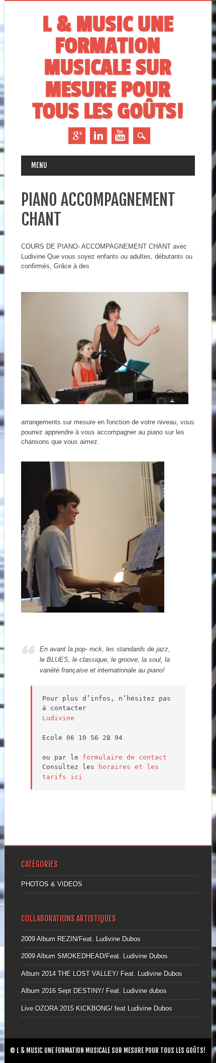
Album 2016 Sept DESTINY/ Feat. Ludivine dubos (94, 991)
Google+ (76, 135)
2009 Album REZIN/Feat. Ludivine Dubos (81, 939)
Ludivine (58, 718)
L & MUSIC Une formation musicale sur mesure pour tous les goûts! (108, 68)
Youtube (120, 135)
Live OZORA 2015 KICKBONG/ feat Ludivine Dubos (96, 1008)
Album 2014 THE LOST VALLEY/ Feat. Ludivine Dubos (101, 973)
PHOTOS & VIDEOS (51, 884)
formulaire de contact (124, 757)
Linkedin (98, 135)
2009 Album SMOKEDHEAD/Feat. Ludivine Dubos (94, 956)
